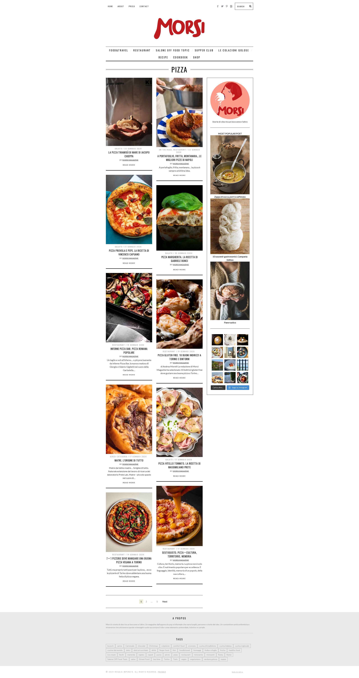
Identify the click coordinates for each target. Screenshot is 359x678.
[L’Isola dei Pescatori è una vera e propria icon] (217, 365)
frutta (222, 650)
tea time (156, 659)
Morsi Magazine (130, 160)
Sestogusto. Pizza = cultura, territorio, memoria (179, 554)
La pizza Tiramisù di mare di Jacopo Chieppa (129, 154)
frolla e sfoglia (211, 650)
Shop (196, 57)
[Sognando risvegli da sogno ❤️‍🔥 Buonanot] (230, 352)
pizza (175, 654)
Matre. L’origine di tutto (129, 460)
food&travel (184, 650)
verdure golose (210, 659)
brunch (110, 646)
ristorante (198, 654)
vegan (184, 659)
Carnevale (130, 646)
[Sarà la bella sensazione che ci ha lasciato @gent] (242, 352)
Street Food (144, 659)
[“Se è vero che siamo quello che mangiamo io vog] (217, 339)
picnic (167, 654)
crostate (192, 646)
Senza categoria (118, 456)
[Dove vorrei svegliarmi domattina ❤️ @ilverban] (230, 377)
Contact (144, 6)
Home (110, 6)
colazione (165, 646)
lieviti (121, 654)
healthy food (234, 650)
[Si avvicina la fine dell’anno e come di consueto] (242, 339)
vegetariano (195, 659)
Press (132, 6)
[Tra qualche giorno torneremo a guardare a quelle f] (242, 365)
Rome (229, 654)
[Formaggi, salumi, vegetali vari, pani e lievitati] (217, 352)
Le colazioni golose (233, 50)
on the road (165, 149)
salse (133, 659)
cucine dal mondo (115, 650)
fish (174, 650)
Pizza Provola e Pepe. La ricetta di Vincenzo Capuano (129, 252)
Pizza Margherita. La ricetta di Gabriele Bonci (179, 259)
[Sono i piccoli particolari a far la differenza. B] (242, 377)
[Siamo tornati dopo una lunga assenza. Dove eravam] (217, 377)
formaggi (197, 650)
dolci (128, 650)
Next (164, 601)
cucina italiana (225, 646)
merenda (131, 654)
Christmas (153, 646)
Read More (129, 165)
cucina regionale (242, 646)
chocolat (141, 646)
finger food (164, 650)
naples (141, 654)
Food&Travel (118, 50)
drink (154, 650)
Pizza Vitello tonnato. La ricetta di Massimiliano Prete (179, 465)
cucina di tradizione (207, 646)
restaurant (179, 149)
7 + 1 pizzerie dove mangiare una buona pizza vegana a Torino (128, 560)
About (121, 6)
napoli (150, 654)
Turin (175, 659)
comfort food (179, 646)
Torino (167, 659)
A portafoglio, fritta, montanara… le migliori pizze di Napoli (179, 158)
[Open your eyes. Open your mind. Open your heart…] (230, 365)
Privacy (162, 672)
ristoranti (210, 654)
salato (118, 148)
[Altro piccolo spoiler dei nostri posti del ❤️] (230, 339)
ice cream (111, 654)
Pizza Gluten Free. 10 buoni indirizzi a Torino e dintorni (179, 357)
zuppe (223, 659)
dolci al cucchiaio (141, 650)
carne (119, 646)
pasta (159, 654)
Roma (220, 654)
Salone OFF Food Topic (173, 50)
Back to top (237, 672)
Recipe (163, 57)
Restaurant (142, 50)
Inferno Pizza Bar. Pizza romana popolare (129, 350)
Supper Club (204, 50)
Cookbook (180, 57)
